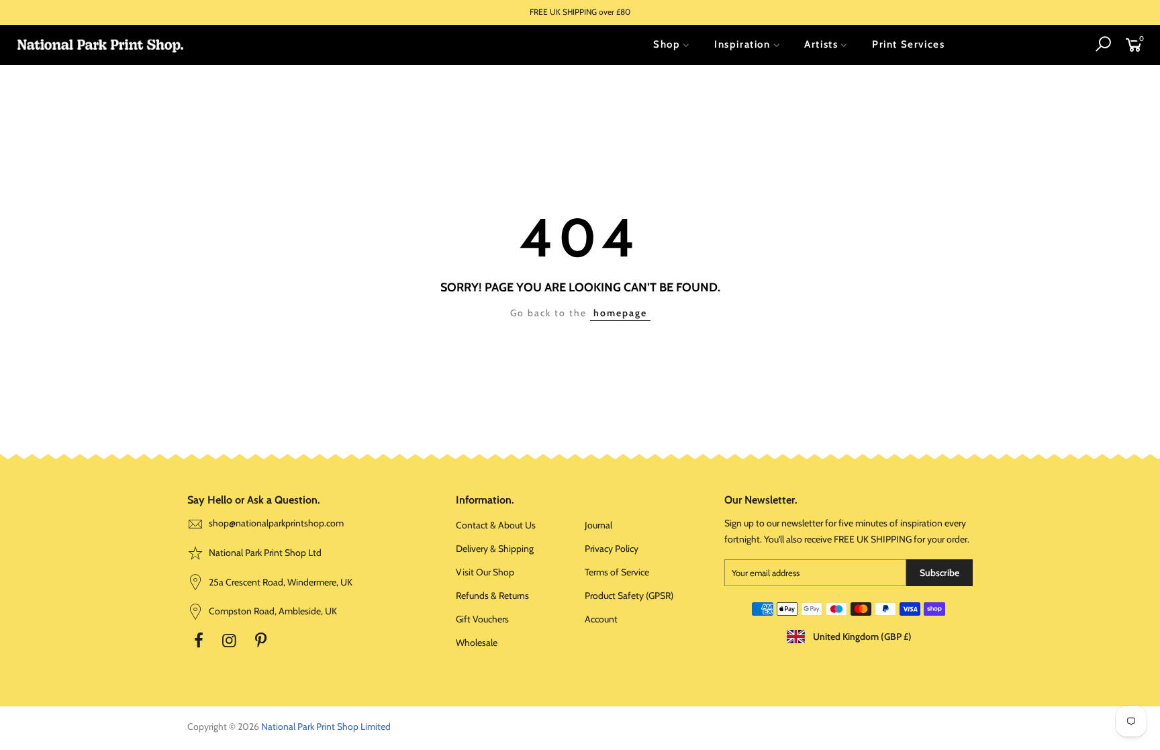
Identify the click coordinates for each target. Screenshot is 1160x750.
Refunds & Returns (492, 596)
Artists (821, 44)
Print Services (908, 44)
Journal (598, 525)
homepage (620, 313)
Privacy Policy (611, 549)
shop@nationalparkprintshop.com (276, 523)
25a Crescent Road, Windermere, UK (279, 582)
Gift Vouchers (482, 619)
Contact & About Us (496, 525)
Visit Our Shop (485, 572)
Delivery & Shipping (495, 549)
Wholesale (476, 643)
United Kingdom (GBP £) (861, 636)
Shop (666, 44)
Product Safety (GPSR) (629, 596)
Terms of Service (617, 572)
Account (601, 619)
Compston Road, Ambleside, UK (272, 611)
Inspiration (742, 44)
